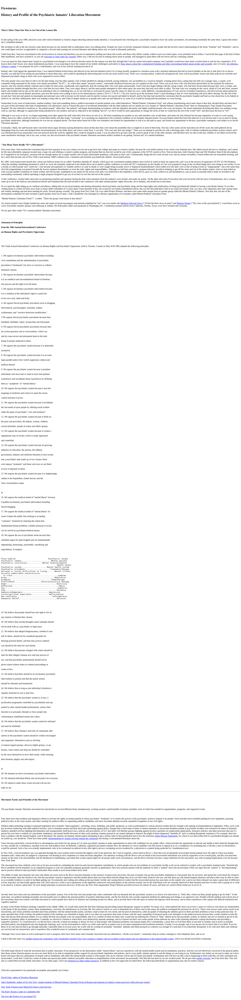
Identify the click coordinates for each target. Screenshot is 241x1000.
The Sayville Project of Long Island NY (18, 996)
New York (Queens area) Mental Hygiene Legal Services (26, 987)
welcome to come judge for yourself (60, 56)
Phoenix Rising (183, 203)
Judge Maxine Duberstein (166, 836)
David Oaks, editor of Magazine (19, 977)
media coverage (203, 958)
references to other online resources (83, 961)
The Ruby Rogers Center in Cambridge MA (20, 992)
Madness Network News (131, 203)
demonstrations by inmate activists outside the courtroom (73, 838)
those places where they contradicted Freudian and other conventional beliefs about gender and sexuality (166, 64)
